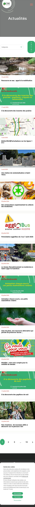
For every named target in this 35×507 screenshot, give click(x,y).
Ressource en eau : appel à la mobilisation (16, 80)
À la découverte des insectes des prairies (16, 111)
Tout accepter (17, 493)
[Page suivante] (32, 442)
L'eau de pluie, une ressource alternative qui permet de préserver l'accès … (17, 331)
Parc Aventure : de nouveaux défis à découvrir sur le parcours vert (14, 426)
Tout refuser (17, 497)
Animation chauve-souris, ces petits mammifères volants (14, 300)
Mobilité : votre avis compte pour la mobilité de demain (14, 363)
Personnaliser (17, 500)
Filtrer (31, 47)
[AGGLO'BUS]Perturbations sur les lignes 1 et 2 (16, 142)
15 (27, 442)
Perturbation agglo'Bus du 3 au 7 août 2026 (17, 237)
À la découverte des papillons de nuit (14, 394)
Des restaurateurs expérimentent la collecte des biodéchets (17, 206)
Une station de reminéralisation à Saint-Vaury (15, 174)
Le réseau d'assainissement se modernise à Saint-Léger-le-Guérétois (17, 268)
